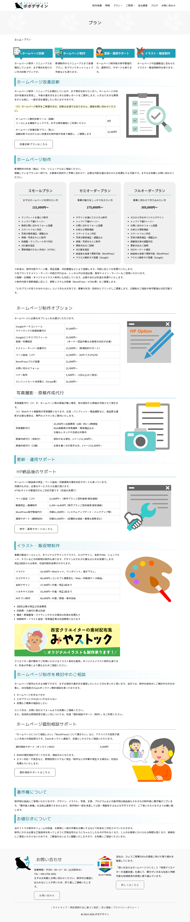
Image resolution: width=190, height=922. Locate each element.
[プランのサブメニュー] (121, 5)
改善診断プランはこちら (34, 144)
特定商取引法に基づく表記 (84, 907)
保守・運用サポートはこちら (36, 529)
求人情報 (106, 907)
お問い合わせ (47, 895)
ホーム (17, 39)
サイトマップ (60, 907)
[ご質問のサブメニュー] (134, 5)
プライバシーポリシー (125, 907)
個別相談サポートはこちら (35, 772)
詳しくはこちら (130, 885)
